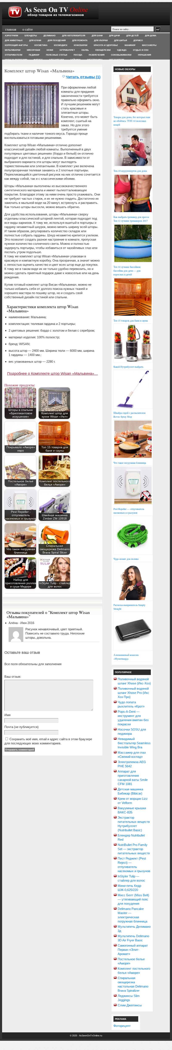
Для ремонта (79, 40)
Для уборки (101, 40)
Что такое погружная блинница (129, 462)
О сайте (27, 29)
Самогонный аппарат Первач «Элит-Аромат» (133, 950)
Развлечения (96, 55)
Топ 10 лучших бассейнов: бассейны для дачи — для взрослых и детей (127, 270)
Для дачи (114, 35)
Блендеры (31, 35)
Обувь (85, 50)
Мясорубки (33, 50)
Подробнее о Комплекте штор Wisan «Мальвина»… (52, 373)
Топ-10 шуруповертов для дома (130, 170)
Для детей (132, 35)
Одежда (121, 50)
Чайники (75, 60)
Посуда (78, 55)
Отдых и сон (140, 50)
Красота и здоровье (106, 45)
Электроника (95, 60)
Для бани (97, 35)
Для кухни (35, 40)
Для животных (14, 40)
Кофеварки (80, 45)
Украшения (144, 55)
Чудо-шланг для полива (125, 558)
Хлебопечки (56, 60)
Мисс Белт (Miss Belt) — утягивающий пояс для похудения (133, 899)
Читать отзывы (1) (83, 77)
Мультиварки (12, 50)
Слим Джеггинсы (130, 1005)
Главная (10, 29)
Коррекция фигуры (16, 45)
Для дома (150, 35)
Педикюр (34, 55)
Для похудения (57, 40)
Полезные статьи (56, 55)
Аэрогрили (11, 35)
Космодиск (60, 45)
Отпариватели (13, 55)
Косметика (40, 45)
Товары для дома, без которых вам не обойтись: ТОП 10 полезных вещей (131, 120)
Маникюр (130, 45)
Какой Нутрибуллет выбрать (128, 366)
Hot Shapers (116, 60)
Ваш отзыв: (12, 676)
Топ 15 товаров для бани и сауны (130, 320)
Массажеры (149, 45)
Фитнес (38, 60)
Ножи (50, 50)
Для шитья (120, 40)
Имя (7, 715)
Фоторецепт (122, 1026)
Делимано (49, 35)
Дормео (138, 40)
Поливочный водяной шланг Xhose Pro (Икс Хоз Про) (133, 693)
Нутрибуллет (67, 50)
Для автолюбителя (73, 35)
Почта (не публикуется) (21, 727)
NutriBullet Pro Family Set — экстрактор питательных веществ (134, 849)
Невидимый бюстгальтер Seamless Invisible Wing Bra (134, 743)
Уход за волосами (16, 60)
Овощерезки (103, 50)
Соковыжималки (121, 55)
